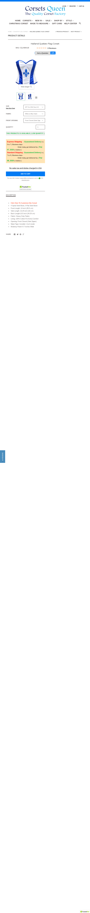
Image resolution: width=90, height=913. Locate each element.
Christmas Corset (18, 24)
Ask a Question (42, 53)
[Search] (80, 24)
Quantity (9, 127)
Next (36, 97)
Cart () (81, 6)
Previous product (62, 31)
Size (10, 107)
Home (18, 21)
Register (72, 6)
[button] (2, 456)
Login (64, 6)
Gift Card (57, 24)
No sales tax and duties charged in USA (25, 168)
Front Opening (12, 120)
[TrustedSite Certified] (25, 187)
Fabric (8, 114)
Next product (76, 31)
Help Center (70, 24)
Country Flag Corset (20, 31)
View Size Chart (10, 108)
